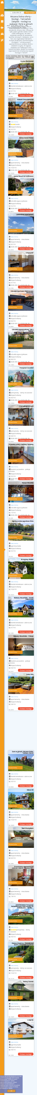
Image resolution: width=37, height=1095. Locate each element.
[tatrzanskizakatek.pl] (3, 2)
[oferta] (9, 86)
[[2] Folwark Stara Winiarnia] (21, 108)
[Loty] (3, 27)
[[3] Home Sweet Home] (21, 147)
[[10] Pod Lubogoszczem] (21, 415)
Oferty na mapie (30, 12)
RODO (10, 1088)
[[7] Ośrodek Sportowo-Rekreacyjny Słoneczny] (21, 300)
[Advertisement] (18, 731)
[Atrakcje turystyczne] (3, 40)
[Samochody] (3, 34)
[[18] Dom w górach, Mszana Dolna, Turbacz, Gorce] (21, 760)
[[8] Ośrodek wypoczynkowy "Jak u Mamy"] (21, 338)
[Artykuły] (3, 21)
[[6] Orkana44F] (21, 262)
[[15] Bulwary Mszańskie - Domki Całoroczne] (21, 607)
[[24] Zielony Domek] (21, 990)
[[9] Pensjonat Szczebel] (21, 377)
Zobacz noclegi (25, 95)
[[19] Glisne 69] (21, 799)
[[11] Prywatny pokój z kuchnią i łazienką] (21, 453)
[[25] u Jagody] (21, 1029)
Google (9, 1078)
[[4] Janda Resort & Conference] (21, 185)
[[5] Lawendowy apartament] (21, 223)
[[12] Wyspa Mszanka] (21, 492)
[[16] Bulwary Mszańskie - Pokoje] (21, 645)
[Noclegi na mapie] (3, 15)
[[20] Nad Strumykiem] (21, 837)
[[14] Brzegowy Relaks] (21, 568)
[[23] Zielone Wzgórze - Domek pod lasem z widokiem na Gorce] (21, 952)
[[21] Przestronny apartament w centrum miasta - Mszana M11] (21, 875)
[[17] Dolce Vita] (21, 683)
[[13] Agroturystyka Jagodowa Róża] (21, 530)
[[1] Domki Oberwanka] (21, 70)
